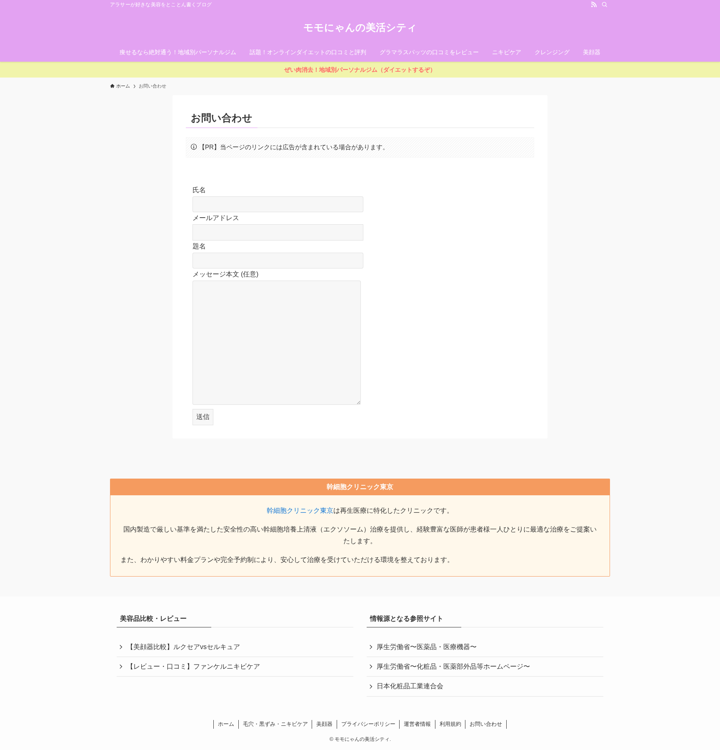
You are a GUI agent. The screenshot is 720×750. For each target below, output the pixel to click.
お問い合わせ (486, 724)
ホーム (226, 724)
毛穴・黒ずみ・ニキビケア (275, 724)
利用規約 (450, 724)
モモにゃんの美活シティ (360, 28)
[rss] (593, 4)
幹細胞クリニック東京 (300, 510)
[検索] (604, 4)
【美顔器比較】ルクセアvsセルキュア (183, 646)
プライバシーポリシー (368, 724)
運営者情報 (417, 724)
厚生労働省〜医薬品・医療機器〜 (427, 646)
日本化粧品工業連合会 (410, 686)
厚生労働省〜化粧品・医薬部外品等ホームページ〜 (453, 666)
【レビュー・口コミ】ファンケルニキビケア (193, 666)
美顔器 (324, 724)
